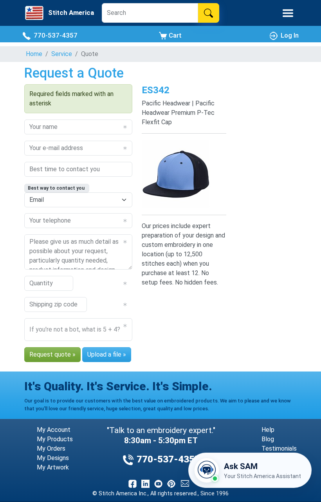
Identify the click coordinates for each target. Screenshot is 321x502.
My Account (53, 429)
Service (61, 54)
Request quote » (52, 354)
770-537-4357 (54, 35)
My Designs (53, 458)
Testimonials (279, 448)
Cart (174, 35)
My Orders (51, 448)
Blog (267, 439)
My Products (55, 439)
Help (267, 429)
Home (34, 54)
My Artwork (53, 467)
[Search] (208, 13)
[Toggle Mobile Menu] (288, 13)
